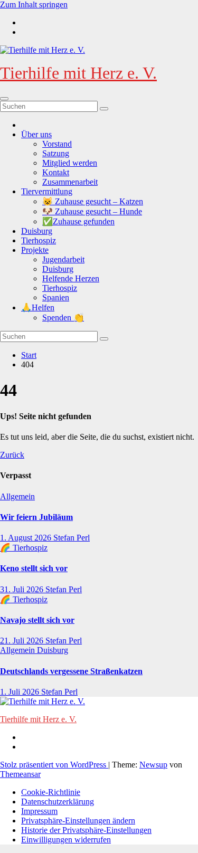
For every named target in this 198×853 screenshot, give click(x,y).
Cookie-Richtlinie (50, 792)
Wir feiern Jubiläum (36, 517)
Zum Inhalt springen (34, 4)
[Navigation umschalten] (4, 98)
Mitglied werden (69, 162)
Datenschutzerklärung (57, 801)
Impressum (39, 811)
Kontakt (55, 172)
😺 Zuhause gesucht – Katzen (92, 201)
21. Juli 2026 (22, 640)
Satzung (55, 153)
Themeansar (20, 774)
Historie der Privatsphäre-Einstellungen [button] (86, 830)
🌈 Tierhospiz (24, 547)
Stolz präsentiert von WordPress (54, 764)
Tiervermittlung (46, 191)
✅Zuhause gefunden (78, 221)
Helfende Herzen (70, 278)
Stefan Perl (71, 537)
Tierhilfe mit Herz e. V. (78, 72)
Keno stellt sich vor (34, 568)
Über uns (36, 134)
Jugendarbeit (63, 259)
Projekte (35, 249)
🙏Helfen (37, 307)
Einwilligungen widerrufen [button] (66, 839)
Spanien (55, 297)
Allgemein (17, 496)
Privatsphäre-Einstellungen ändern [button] (78, 820)
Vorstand (57, 143)
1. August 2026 (26, 537)
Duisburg (36, 230)
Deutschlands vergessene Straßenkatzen (71, 671)
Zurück (12, 454)
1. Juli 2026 (20, 691)
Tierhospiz (38, 240)
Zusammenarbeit (70, 181)
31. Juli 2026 (22, 589)
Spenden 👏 (63, 317)
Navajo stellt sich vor (37, 619)
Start (28, 354)
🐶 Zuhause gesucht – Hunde (92, 211)
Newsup (153, 764)
